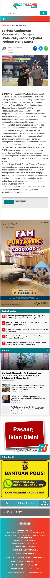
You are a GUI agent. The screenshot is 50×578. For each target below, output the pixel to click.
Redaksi (32, 546)
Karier (30, 569)
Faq (37, 569)
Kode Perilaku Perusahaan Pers (24, 561)
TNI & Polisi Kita (19, 25)
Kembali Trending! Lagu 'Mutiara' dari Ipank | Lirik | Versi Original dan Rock (26, 323)
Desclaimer (32, 565)
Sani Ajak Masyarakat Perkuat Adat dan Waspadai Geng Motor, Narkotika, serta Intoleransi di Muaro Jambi (22, 375)
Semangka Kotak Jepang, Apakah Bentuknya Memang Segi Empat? (24, 337)
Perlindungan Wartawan (24, 550)
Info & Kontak (18, 565)
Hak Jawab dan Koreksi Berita (30, 557)
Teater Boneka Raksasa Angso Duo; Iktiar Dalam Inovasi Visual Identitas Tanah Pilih (26, 344)
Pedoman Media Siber (25, 554)
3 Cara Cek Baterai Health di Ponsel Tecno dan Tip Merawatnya (27, 330)
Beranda (6, 25)
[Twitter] (29, 523)
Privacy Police (17, 569)
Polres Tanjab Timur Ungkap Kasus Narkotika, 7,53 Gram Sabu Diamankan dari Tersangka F (28, 398)
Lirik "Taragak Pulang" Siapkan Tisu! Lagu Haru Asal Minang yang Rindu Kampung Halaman (25, 317)
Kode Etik (10, 557)
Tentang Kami (20, 546)
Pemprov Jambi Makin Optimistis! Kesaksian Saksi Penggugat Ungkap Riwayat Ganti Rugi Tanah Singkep (29, 387)
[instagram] (25, 523)
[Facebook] (21, 523)
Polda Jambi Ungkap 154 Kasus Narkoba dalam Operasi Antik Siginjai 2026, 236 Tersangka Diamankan (27, 409)
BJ (23, 573)
